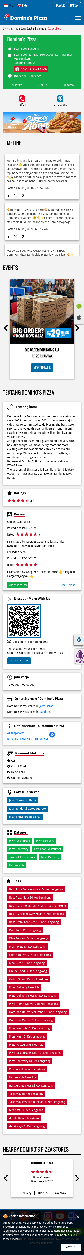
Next (77, 329)
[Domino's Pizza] (25, 17)
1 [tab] (40, 128)
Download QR (19, 660)
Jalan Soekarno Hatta (22, 800)
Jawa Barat (26, 28)
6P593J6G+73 (16, 733)
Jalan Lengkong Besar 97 (25, 816)
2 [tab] (44, 128)
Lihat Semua (68, 584)
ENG (24, 5)
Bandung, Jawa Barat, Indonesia (27, 738)
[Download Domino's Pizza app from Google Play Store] (79, 310)
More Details (42, 367)
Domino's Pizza (42, 1163)
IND (10, 5)
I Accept (71, 1247)
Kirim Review (18, 585)
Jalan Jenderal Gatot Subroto (27, 808)
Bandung (39, 28)
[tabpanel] (42, 122)
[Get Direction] (52, 736)
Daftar (74, 5)
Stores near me (10, 28)
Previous (7, 329)
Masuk (60, 5)
